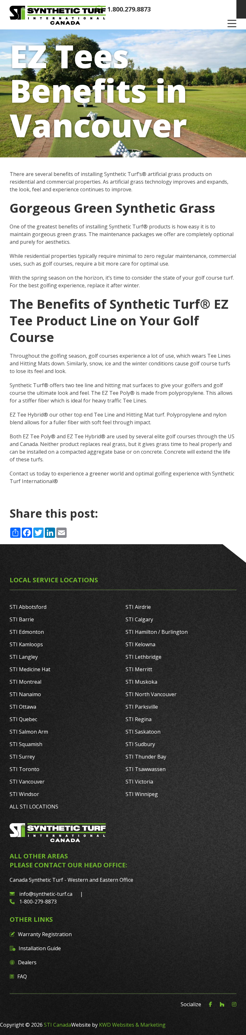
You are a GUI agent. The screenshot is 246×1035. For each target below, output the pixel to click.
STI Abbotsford (28, 606)
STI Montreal (25, 681)
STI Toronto (24, 769)
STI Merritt (139, 669)
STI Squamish (26, 744)
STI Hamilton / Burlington (157, 631)
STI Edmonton (27, 631)
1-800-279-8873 (37, 901)
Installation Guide (40, 948)
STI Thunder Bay (146, 756)
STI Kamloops (26, 644)
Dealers (27, 962)
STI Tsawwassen (146, 769)
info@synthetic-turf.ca (45, 893)
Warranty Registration (45, 934)
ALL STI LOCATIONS (34, 806)
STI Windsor (24, 794)
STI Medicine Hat (30, 669)
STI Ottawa (23, 706)
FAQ (22, 976)
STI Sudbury (140, 744)
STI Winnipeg (142, 794)
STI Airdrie (138, 606)
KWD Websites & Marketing (132, 1024)
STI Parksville (142, 706)
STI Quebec (23, 719)
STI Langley (24, 656)
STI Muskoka (141, 681)
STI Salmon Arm (29, 731)
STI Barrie (22, 619)
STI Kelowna (140, 644)
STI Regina (139, 719)
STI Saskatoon (143, 731)
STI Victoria (139, 781)
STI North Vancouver (151, 694)
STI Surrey (22, 756)
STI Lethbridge (143, 656)
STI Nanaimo (25, 694)
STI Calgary (139, 619)
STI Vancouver (27, 781)
